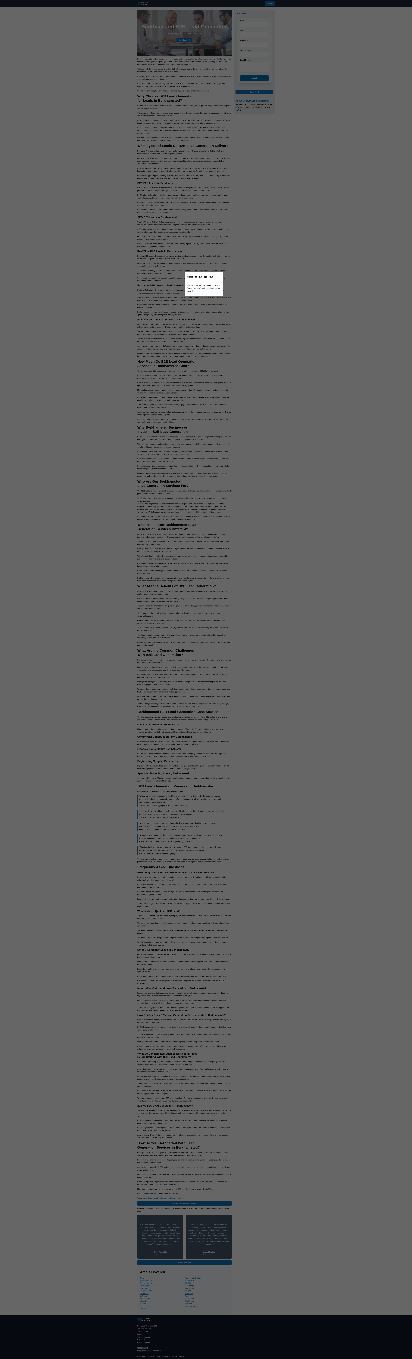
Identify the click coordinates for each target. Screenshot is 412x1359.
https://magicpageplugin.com (207, 288)
